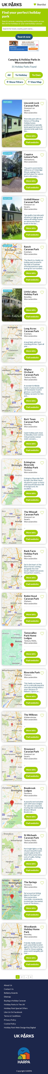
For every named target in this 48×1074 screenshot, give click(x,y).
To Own (36, 75)
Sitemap (7, 996)
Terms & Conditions (12, 1016)
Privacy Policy (10, 1020)
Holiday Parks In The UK (14, 1004)
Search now (24, 36)
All (9, 75)
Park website (32, 142)
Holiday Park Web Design (15, 1027)
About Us (8, 985)
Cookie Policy (10, 1023)
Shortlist (41, 4)
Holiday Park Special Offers (16, 1008)
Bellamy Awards (11, 993)
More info (31, 136)
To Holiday (21, 75)
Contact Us (9, 989)
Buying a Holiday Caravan (15, 1000)
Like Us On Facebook (13, 1012)
